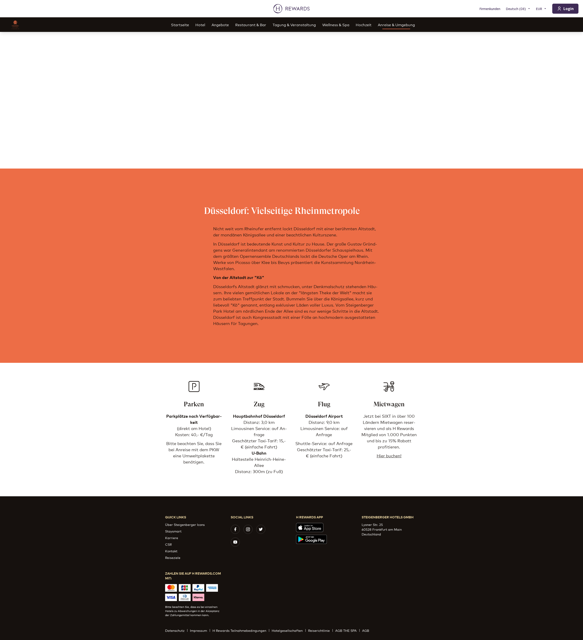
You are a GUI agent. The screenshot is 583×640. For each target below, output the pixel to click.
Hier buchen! (389, 455)
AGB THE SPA (346, 630)
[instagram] (248, 529)
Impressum (198, 630)
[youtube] (235, 542)
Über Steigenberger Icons (185, 524)
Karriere (171, 537)
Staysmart (173, 531)
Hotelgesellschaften (287, 630)
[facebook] (235, 529)
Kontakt (171, 551)
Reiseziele (172, 557)
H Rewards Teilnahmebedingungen (239, 630)
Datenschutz (174, 630)
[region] (291, 100)
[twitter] (260, 529)
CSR (168, 544)
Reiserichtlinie (319, 630)
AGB (365, 630)
